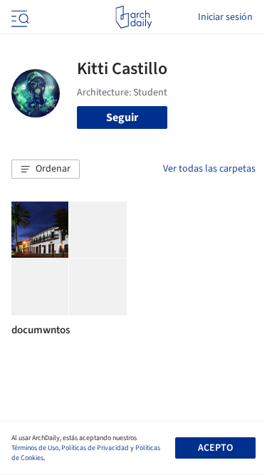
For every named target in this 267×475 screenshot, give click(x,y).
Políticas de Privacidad (95, 448)
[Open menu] (18, 17)
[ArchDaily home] (133, 17)
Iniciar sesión (225, 17)
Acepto (215, 448)
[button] (45, 169)
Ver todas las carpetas (209, 169)
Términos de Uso (34, 448)
